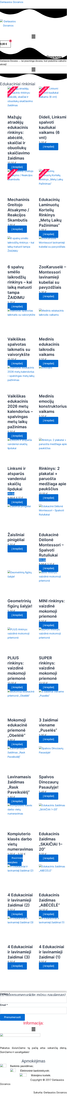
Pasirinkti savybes (15, 860)
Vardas (5, 993)
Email (4, 1004)
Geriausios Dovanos (11, 2)
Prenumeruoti (12, 1017)
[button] (33, 36)
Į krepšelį (48, 497)
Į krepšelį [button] (17, 167)
